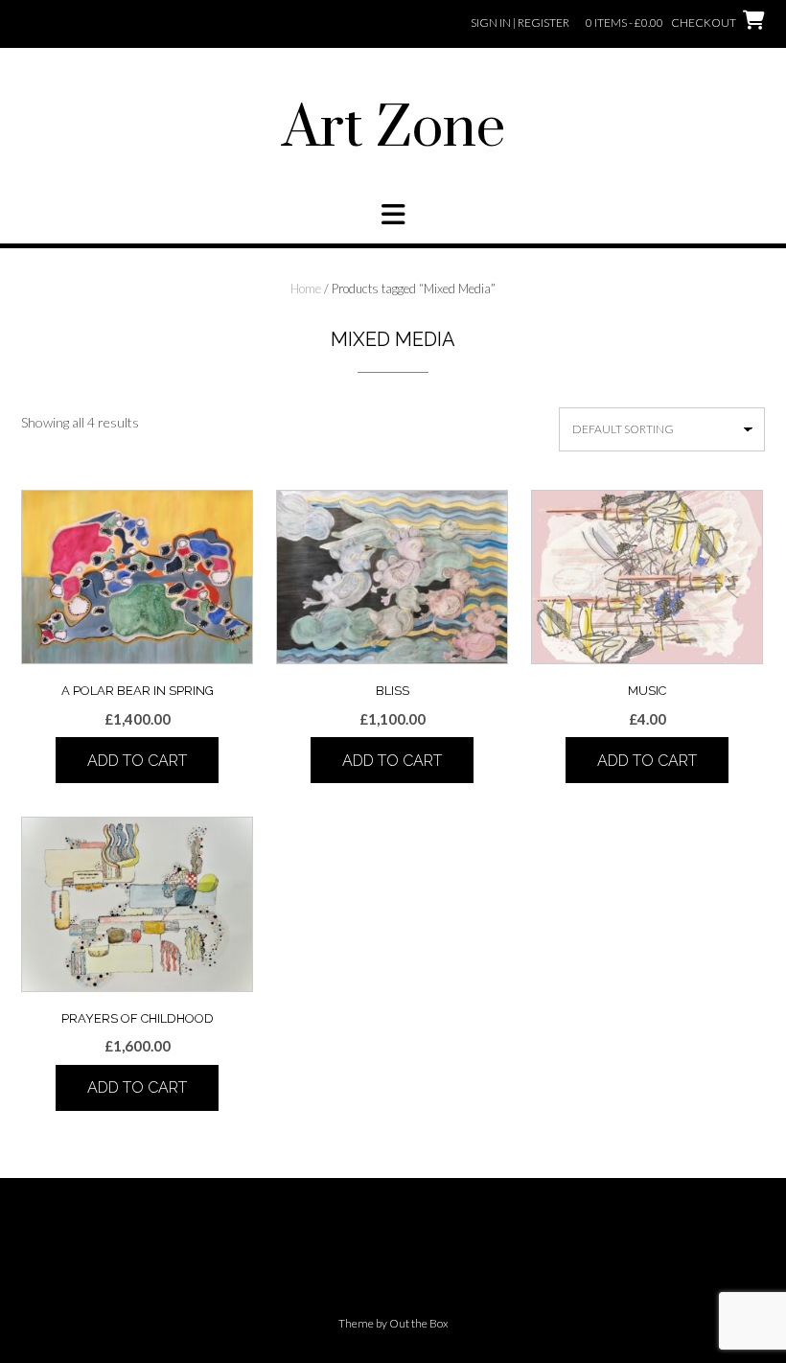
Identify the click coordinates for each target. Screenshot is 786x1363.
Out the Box (419, 1323)
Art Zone (393, 129)
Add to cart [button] (137, 760)
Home (305, 288)
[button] (393, 214)
